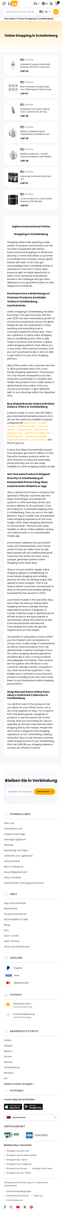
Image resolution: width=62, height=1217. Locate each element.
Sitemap (9, 844)
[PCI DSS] (11, 1135)
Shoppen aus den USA (17, 1150)
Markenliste (10, 908)
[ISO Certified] (35, 1135)
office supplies (15, 436)
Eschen (8, 1056)
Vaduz (7, 1040)
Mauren (8, 1062)
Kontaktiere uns (13, 828)
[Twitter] (26, 1207)
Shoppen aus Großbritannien (21, 1155)
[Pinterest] (33, 1207)
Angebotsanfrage (14, 834)
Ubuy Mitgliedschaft (15, 872)
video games (25, 429)
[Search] (56, 12)
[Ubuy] (13, 3)
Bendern (9, 1072)
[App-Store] (13, 1108)
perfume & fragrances (37, 433)
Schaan (8, 1045)
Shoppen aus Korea (16, 1168)
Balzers (8, 1051)
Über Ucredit (11, 935)
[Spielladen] (33, 1108)
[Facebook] (6, 1207)
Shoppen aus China (42, 1168)
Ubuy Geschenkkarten (17, 946)
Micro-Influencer (13, 866)
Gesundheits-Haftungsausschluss (24, 883)
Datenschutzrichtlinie (17, 1195)
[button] (37, 4)
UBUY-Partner (12, 941)
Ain (5, 1078)
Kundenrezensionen (15, 914)
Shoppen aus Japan (16, 1159)
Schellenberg (11, 1067)
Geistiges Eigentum (15, 839)
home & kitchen (27, 426)
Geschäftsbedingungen (18, 1191)
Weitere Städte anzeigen (18, 1083)
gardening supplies (36, 436)
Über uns (9, 823)
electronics (30, 422)
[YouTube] (19, 1207)
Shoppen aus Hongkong (18, 1163)
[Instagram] (13, 1207)
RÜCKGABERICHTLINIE (16, 919)
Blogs (7, 924)
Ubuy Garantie (12, 877)
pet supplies (38, 439)
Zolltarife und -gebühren (18, 855)
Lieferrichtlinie (12, 861)
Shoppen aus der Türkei (18, 1172)
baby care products (18, 439)
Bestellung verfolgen (16, 850)
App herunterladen (15, 903)
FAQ (6, 930)
